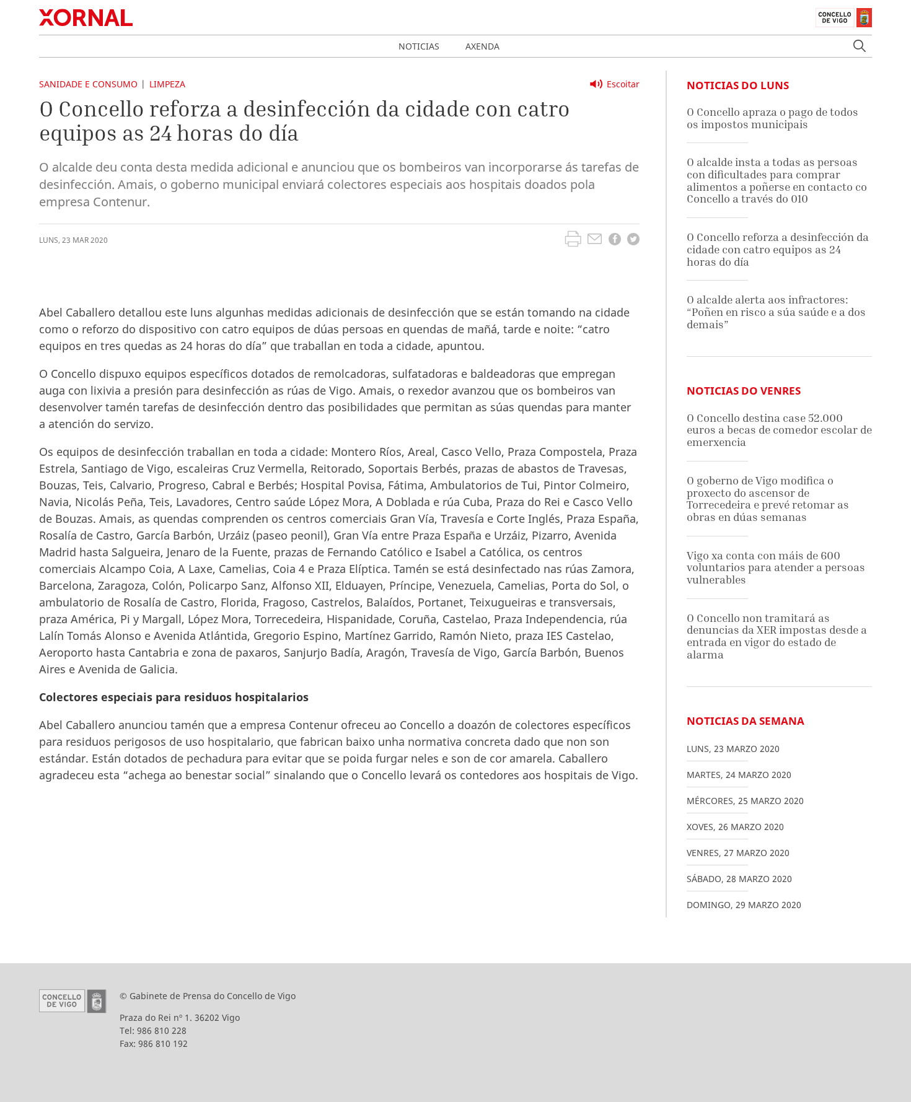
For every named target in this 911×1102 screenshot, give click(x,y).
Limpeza (167, 84)
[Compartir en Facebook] (615, 240)
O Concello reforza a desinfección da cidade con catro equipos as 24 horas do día (778, 249)
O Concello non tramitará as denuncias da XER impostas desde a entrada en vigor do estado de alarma (777, 636)
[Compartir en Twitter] (633, 240)
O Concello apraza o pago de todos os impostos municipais (772, 118)
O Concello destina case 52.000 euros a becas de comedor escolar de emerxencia (779, 429)
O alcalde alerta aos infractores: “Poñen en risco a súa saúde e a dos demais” (776, 311)
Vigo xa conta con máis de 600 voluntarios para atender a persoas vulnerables (776, 567)
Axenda (482, 46)
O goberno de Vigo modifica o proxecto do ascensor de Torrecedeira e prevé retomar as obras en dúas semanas (768, 498)
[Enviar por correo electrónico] (595, 240)
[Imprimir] (573, 240)
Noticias (418, 46)
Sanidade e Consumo (88, 84)
